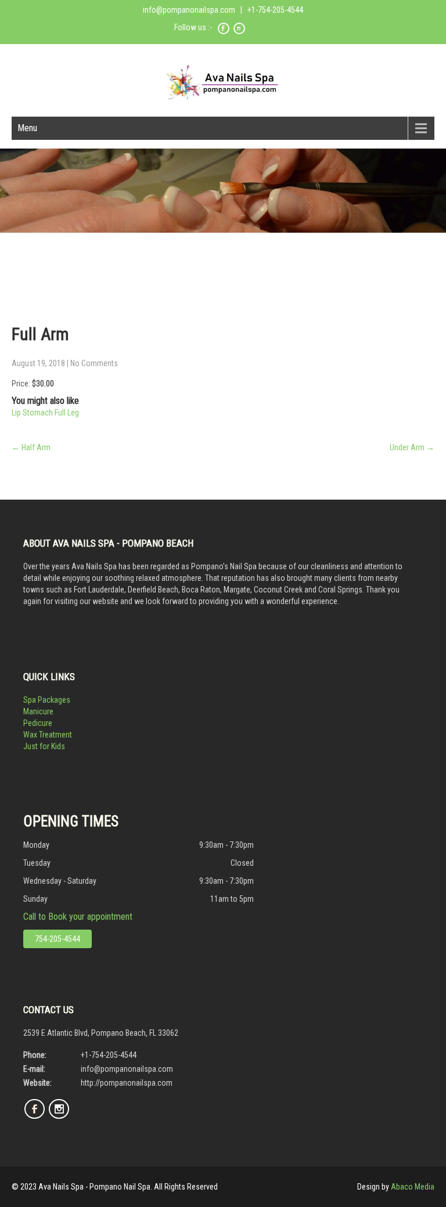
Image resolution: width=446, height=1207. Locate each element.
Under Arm (412, 447)
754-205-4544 (57, 939)
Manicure (38, 711)
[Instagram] (239, 32)
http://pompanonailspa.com (126, 1082)
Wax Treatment (47, 734)
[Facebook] (224, 32)
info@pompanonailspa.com (189, 10)
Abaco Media (412, 1186)
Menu (27, 127)
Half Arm (31, 447)
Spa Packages (46, 699)
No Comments (94, 363)
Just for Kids (44, 746)
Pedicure (37, 723)
